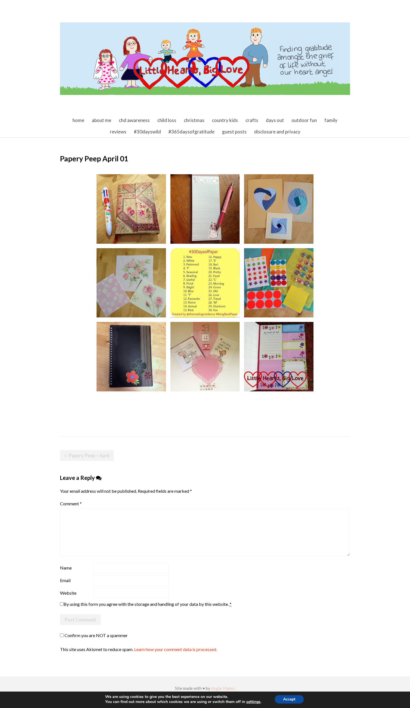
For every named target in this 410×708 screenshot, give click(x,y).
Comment (71, 503)
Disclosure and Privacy (277, 132)
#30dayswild (147, 132)
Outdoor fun (304, 120)
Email (65, 580)
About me (101, 120)
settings (253, 702)
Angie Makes (223, 688)
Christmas (194, 120)
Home (78, 120)
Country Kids (225, 120)
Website (68, 592)
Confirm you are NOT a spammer (96, 635)
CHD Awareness (134, 120)
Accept (289, 699)
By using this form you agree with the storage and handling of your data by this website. (147, 604)
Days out (275, 120)
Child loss (166, 120)
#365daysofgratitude (191, 132)
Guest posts (234, 132)
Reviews (118, 132)
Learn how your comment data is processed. (175, 649)
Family (330, 120)
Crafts (251, 120)
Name (66, 567)
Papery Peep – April (89, 455)
